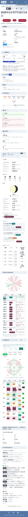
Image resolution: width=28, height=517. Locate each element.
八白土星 (19, 354)
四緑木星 (19, 352)
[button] (16, 2)
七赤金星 (15, 354)
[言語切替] (11, 2)
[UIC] (3, 2)
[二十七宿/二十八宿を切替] (8, 139)
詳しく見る (21, 422)
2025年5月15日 (22, 20)
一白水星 (5, 352)
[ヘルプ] (21, 9)
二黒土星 (10, 352)
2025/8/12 (7, 239)
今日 (14, 20)
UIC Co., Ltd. (13, 515)
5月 (7, 6)
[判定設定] (22, 340)
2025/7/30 (16, 233)
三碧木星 (15, 352)
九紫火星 (5, 356)
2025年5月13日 (7, 20)
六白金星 (10, 354)
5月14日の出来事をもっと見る (14, 506)
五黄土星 (5, 354)
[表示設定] (17, 9)
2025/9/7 (11, 215)
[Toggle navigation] (25, 2)
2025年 (3, 6)
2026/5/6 (6, 225)
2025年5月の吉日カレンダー (19, 106)
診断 (21, 348)
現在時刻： (12, 23)
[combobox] (13, 8)
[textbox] (13, 8)
